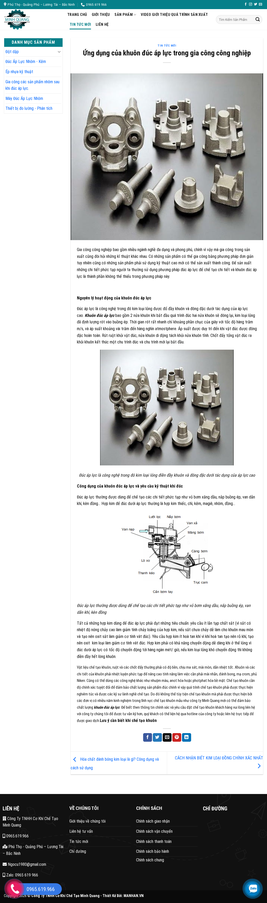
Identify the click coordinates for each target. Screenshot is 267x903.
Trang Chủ (77, 14)
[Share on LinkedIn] (186, 737)
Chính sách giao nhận (153, 821)
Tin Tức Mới (80, 24)
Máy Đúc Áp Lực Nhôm (24, 98)
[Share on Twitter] (157, 737)
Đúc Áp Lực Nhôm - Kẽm (25, 61)
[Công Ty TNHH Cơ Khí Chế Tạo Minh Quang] (31, 19)
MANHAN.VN (134, 896)
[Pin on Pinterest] (176, 737)
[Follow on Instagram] (250, 4)
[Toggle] (59, 51)
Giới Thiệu (101, 14)
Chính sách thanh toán (154, 841)
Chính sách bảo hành (152, 851)
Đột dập (12, 51)
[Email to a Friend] (167, 737)
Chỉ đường (77, 851)
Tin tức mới (78, 841)
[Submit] (257, 19)
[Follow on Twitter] (255, 4)
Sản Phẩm (123, 14)
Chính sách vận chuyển (154, 831)
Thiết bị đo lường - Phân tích (28, 108)
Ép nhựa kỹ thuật (19, 71)
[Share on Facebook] (147, 737)
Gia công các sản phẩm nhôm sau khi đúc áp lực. (32, 85)
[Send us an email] (260, 4)
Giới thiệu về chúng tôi (87, 821)
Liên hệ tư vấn (81, 831)
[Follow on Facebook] (245, 4)
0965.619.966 (17, 836)
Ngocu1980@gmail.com (26, 864)
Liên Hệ (102, 24)
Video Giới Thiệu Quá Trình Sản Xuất (174, 14)
